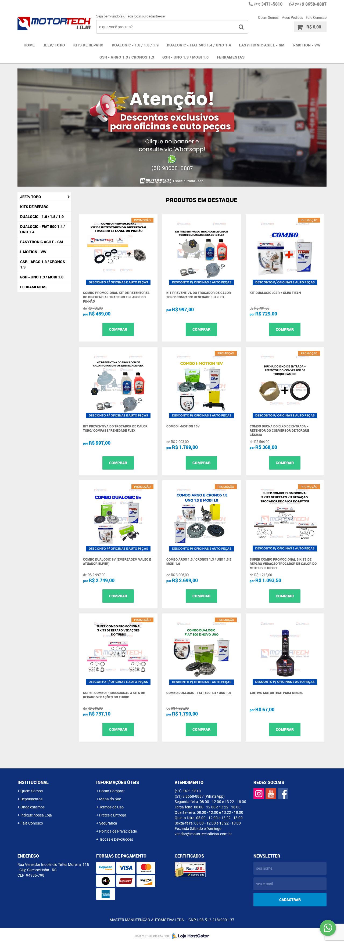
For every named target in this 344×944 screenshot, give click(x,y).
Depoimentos (31, 798)
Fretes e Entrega (112, 815)
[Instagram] (258, 793)
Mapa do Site (110, 798)
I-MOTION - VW (307, 45)
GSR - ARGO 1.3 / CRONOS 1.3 (126, 57)
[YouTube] (271, 793)
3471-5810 (268, 4)
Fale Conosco (316, 17)
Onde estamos (32, 806)
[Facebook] (283, 793)
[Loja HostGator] (189, 936)
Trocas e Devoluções (116, 839)
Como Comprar (112, 790)
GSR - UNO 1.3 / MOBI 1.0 (185, 57)
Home (29, 45)
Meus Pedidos (292, 17)
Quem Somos (268, 17)
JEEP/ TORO (54, 45)
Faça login (133, 16)
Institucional (33, 782)
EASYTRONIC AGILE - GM (262, 45)
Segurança (108, 823)
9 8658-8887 (311, 4)
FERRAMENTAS (231, 57)
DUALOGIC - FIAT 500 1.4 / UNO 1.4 (199, 45)
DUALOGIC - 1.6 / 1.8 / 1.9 (135, 45)
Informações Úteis (117, 782)
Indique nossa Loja (36, 815)
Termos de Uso (111, 806)
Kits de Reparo (88, 45)
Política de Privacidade (118, 831)
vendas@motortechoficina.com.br (203, 833)
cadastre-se (155, 16)
